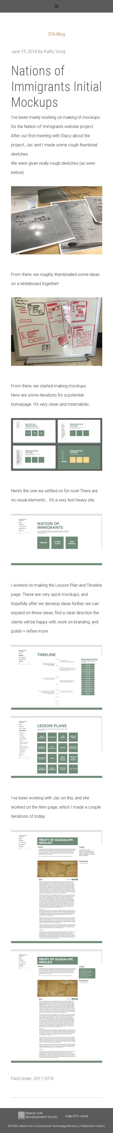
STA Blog (56, 34)
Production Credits (92, 1126)
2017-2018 (43, 1078)
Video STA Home (76, 1116)
